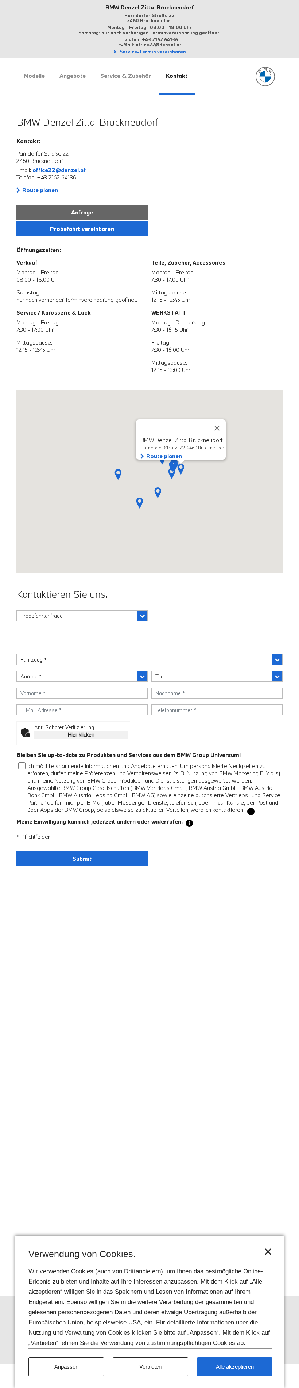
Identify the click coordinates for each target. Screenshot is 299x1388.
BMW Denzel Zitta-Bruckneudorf (149, 7)
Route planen (40, 190)
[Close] (217, 428)
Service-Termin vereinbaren (152, 51)
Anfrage (82, 212)
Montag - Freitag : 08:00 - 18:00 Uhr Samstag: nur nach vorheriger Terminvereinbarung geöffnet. (149, 29)
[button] (158, 492)
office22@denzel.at (59, 170)
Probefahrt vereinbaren (82, 228)
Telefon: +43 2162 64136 (149, 39)
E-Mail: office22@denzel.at (149, 44)
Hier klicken (81, 734)
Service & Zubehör (125, 75)
